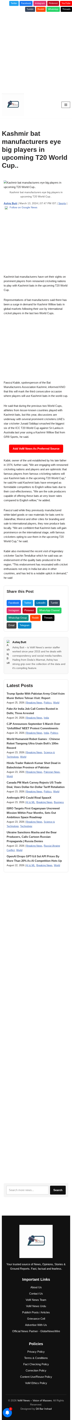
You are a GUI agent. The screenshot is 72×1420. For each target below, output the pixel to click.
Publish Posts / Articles (36, 1312)
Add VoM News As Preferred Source (36, 448)
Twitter (14, 3)
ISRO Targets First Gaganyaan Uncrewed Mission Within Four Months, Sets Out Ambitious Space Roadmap (33, 813)
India (46, 718)
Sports (62, 203)
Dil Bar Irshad (44, 1408)
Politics (48, 702)
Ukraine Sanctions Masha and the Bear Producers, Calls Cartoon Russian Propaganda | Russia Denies (32, 837)
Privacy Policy (36, 1351)
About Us (36, 1287)
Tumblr (30, 9)
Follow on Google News (23, 207)
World (56, 702)
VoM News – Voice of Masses (34, 1400)
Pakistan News (52, 772)
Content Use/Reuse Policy (36, 1376)
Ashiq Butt (19, 642)
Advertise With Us (36, 1324)
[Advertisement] (36, 51)
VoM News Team (36, 1299)
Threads (66, 9)
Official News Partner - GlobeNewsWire (36, 1331)
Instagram (40, 3)
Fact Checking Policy (36, 1364)
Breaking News (34, 702)
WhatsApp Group (17, 617)
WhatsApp (53, 9)
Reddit (40, 9)
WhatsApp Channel (49, 610)
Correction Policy (36, 1370)
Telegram (25, 625)
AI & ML (30, 802)
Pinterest (53, 3)
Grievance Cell (36, 1318)
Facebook (26, 3)
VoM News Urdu (36, 1306)
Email (11, 625)
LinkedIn (40, 602)
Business (59, 802)
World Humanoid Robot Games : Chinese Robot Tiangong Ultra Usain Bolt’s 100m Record (33, 743)
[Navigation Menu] (65, 105)
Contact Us (36, 1293)
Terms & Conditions (36, 1357)
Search (57, 1190)
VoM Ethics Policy (36, 1383)
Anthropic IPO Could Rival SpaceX (29, 797)
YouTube (66, 3)
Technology (26, 826)
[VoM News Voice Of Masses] (13, 105)
